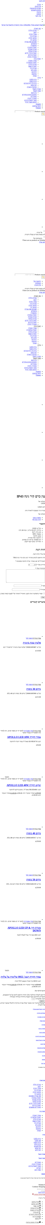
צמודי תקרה (33, 34)
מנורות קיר (33, 36)
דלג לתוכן (42, 1)
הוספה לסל (29, 638)
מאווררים (34, 96)
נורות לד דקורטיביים (30, 83)
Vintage (38, 108)
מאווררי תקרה (32, 57)
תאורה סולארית (31, 62)
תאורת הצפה (32, 66)
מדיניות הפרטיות (41, 1017)
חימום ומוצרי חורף (31, 102)
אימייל (42, 589)
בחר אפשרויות (28, 731)
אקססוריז (34, 45)
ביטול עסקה (42, 1020)
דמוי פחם (34, 85)
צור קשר (38, 16)
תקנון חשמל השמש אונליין (39, 1009)
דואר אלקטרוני (40, 999)
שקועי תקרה (33, 38)
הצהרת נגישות (42, 1028)
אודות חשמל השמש (40, 1040)
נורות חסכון (33, 81)
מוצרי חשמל (37, 91)
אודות (39, 4)
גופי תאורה (37, 28)
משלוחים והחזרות (41, 1013)
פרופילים (34, 43)
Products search (40, 111)
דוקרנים (34, 72)
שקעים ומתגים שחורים (29, 94)
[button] (38, 1194)
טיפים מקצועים (36, 10)
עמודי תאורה (32, 60)
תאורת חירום (32, 55)
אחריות (43, 1024)
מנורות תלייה (32, 30)
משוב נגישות (42, 1032)
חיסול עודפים (36, 106)
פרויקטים (38, 6)
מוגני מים (34, 70)
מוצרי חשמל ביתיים (30, 100)
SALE (43, 1174)
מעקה (35, 76)
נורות (39, 77)
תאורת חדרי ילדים (31, 53)
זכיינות (39, 12)
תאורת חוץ (37, 59)
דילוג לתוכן (41, 1192)
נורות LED (33, 79)
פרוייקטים (42, 1044)
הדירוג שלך (41, 565)
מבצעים (38, 104)
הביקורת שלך (40, 568)
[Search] (43, 114)
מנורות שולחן (32, 51)
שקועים (34, 74)
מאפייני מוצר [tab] (37, 518)
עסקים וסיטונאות (35, 8)
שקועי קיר (33, 40)
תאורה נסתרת (32, 47)
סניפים (39, 14)
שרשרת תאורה (32, 87)
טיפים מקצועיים (41, 1051)
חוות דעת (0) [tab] (36, 519)
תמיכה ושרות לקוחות (40, 1036)
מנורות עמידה (32, 49)
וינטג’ (35, 32)
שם (43, 586)
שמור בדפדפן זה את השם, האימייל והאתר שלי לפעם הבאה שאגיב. (21, 593)
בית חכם (34, 93)
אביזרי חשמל (37, 89)
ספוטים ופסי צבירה (31, 42)
